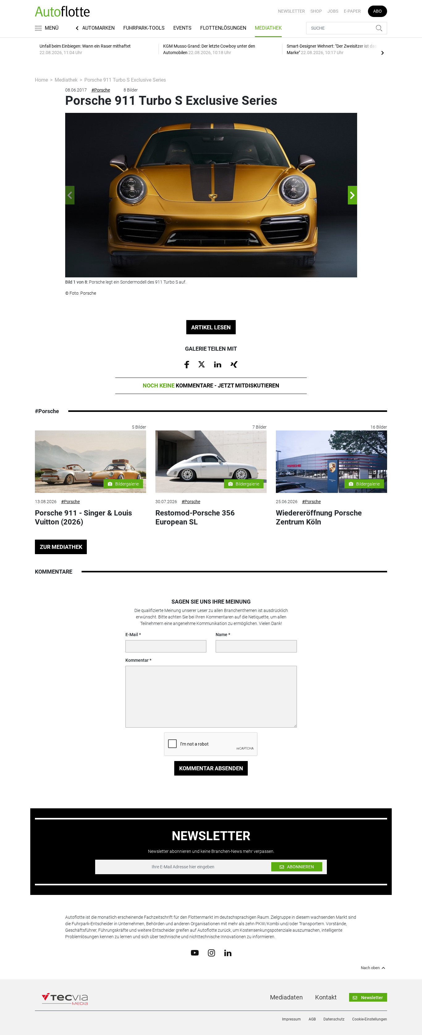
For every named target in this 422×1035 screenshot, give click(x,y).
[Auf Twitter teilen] (201, 363)
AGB (312, 1019)
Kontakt (326, 997)
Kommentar (137, 660)
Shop (316, 11)
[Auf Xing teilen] (234, 363)
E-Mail (131, 634)
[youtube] (195, 952)
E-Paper (352, 11)
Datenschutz (333, 1019)
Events (182, 28)
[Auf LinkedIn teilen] (217, 363)
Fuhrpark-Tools (144, 28)
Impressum (291, 1019)
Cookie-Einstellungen (369, 1019)
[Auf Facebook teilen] (186, 364)
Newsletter (291, 11)
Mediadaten (286, 997)
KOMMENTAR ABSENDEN (211, 768)
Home (41, 80)
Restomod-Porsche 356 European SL (195, 517)
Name (221, 634)
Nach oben (370, 968)
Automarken (98, 28)
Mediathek (268, 28)
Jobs (332, 11)
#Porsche (100, 90)
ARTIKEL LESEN (211, 327)
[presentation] (382, 52)
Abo (377, 11)
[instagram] (211, 952)
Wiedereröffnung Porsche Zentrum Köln (319, 517)
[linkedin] (227, 952)
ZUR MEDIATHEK (61, 547)
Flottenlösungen (223, 28)
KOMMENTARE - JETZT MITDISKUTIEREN (211, 385)
